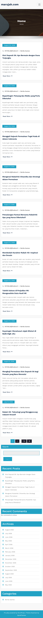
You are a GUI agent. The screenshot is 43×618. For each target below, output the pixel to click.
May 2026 (8, 541)
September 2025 (11, 570)
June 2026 (8, 537)
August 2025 (9, 574)
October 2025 (10, 566)
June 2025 (8, 581)
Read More (6, 76)
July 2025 (8, 577)
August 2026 (9, 530)
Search (5, 447)
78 (24, 441)
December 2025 (10, 559)
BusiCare (34, 613)
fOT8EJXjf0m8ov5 (11, 51)
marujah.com (10, 4)
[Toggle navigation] (39, 4)
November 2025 (10, 563)
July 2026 (8, 533)
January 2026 (9, 555)
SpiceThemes (21, 615)
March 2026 (9, 548)
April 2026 (8, 544)
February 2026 (10, 552)
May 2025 (8, 585)
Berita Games (25, 51)
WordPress (21, 613)
